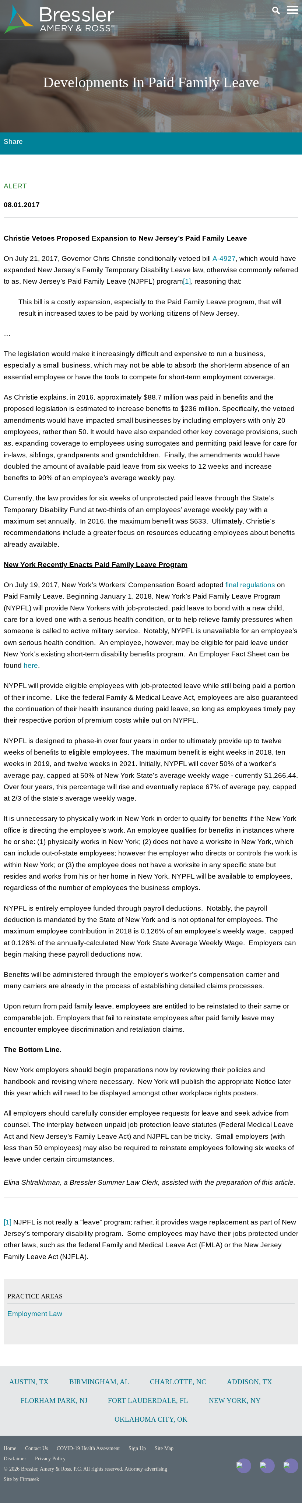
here (31, 665)
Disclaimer (15, 1458)
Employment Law (34, 1314)
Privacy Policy (50, 1458)
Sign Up (137, 1448)
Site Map (164, 1448)
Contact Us (36, 1448)
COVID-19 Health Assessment (88, 1448)
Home (10, 1448)
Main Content (124, 9)
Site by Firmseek (21, 1479)
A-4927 (224, 258)
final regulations (250, 585)
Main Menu (292, 10)
